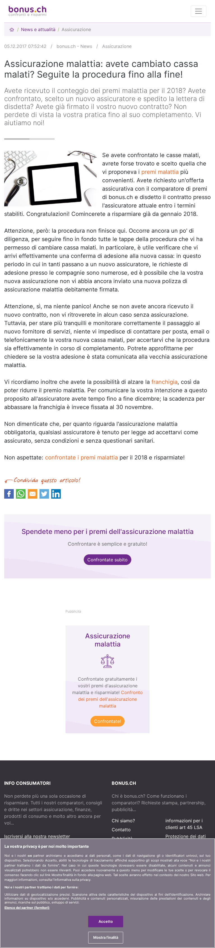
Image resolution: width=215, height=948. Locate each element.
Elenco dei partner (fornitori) (27, 908)
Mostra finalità (105, 937)
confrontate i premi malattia (81, 457)
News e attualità (38, 29)
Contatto (121, 829)
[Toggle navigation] (198, 11)
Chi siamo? (123, 820)
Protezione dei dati (185, 836)
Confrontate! (107, 721)
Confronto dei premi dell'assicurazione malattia (110, 699)
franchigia (164, 382)
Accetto (106, 921)
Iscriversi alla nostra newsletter (37, 836)
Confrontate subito (107, 559)
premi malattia (160, 172)
